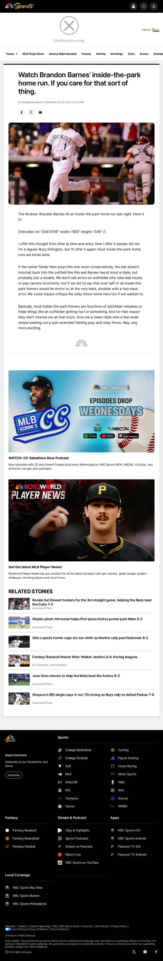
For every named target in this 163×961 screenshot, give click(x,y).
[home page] (19, 6)
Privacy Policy (119, 926)
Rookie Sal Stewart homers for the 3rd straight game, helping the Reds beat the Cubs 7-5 (92, 602)
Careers (22, 926)
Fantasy (86, 53)
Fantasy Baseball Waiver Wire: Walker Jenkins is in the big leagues (84, 657)
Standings (116, 53)
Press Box (87, 926)
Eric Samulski (40, 664)
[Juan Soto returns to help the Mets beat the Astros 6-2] (19, 679)
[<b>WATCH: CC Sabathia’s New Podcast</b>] (81, 411)
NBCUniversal (27, 935)
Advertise (10, 926)
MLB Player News (33, 53)
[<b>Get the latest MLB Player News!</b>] (81, 520)
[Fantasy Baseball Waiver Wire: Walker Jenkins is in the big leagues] (19, 661)
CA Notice (42, 929)
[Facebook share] (21, 112)
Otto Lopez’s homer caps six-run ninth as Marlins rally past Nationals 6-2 (90, 638)
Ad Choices (102, 926)
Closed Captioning (39, 926)
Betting (100, 53)
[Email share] (40, 112)
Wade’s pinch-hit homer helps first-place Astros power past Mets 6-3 (87, 619)
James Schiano (58, 664)
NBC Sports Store (69, 926)
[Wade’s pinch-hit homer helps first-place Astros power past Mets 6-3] (19, 623)
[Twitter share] (31, 112)
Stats (131, 53)
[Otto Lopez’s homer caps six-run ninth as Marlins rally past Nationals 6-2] (19, 642)
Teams (10, 53)
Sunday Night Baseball (62, 53)
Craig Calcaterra (32, 102)
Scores (144, 53)
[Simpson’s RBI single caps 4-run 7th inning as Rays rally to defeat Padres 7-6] (19, 698)
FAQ (55, 926)
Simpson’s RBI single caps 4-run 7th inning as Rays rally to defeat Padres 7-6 (93, 694)
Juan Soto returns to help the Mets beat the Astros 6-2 (76, 676)
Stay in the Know (16, 755)
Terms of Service (59, 929)
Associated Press (42, 608)
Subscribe (14, 775)
